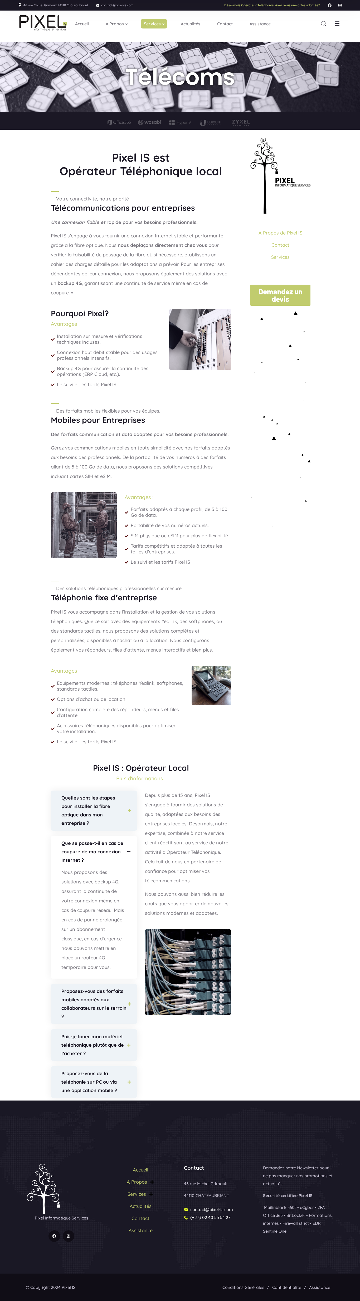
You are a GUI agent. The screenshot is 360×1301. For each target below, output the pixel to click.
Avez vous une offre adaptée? (272, 5)
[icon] (330, 5)
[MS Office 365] (119, 122)
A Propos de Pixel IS (280, 233)
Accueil (140, 1170)
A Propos (137, 1182)
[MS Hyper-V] (180, 122)
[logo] (44, 1188)
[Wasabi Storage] (149, 122)
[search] (323, 23)
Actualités (141, 1206)
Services (280, 257)
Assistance (141, 1230)
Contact (280, 245)
